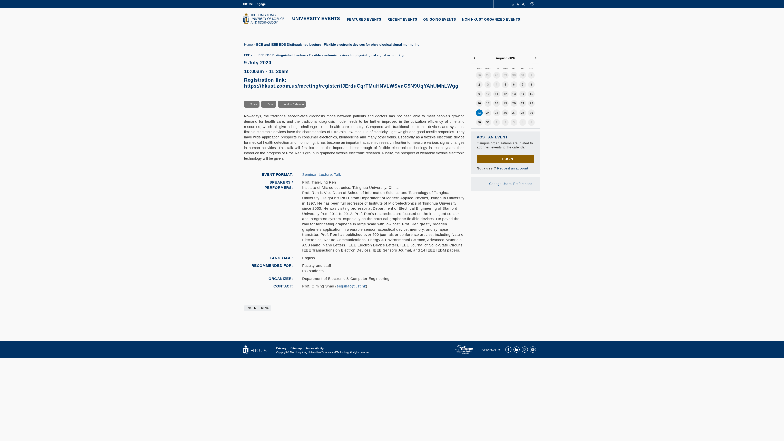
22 (531, 103)
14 (523, 94)
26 (479, 75)
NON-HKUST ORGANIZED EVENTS (491, 19)
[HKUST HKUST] (263, 18)
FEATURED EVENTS (364, 19)
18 (496, 103)
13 (514, 94)
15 (531, 94)
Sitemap (296, 348)
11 (496, 94)
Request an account (512, 168)
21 (523, 103)
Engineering (258, 308)
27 (488, 75)
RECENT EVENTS (402, 19)
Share (254, 104)
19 (505, 103)
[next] (536, 58)
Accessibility (315, 348)
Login (507, 159)
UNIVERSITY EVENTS (316, 18)
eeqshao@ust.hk (351, 286)
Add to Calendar (294, 104)
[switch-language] (534, 4)
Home (248, 44)
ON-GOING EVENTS (439, 19)
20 (514, 103)
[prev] (475, 58)
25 (496, 112)
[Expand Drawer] (500, 4)
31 (523, 75)
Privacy (281, 348)
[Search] (534, 22)
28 (496, 75)
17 (488, 103)
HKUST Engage (254, 4)
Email (270, 104)
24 (488, 112)
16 (479, 103)
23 (479, 112)
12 (505, 94)
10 (488, 94)
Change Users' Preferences (510, 184)
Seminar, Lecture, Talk (321, 175)
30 (514, 75)
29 (505, 75)
